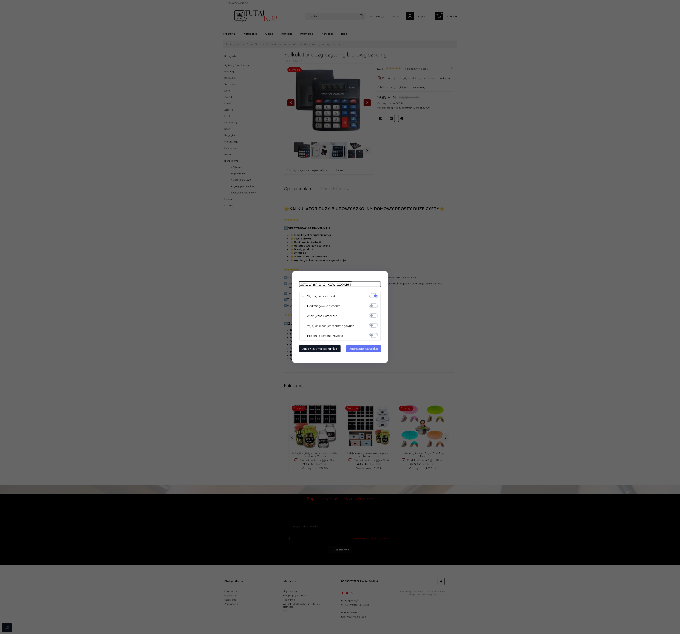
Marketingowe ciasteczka (324, 306)
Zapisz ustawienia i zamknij (320, 348)
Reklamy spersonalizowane (325, 336)
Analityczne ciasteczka (322, 316)
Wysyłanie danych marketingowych (330, 326)
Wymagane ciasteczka (322, 296)
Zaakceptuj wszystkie (363, 348)
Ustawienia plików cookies (325, 284)
